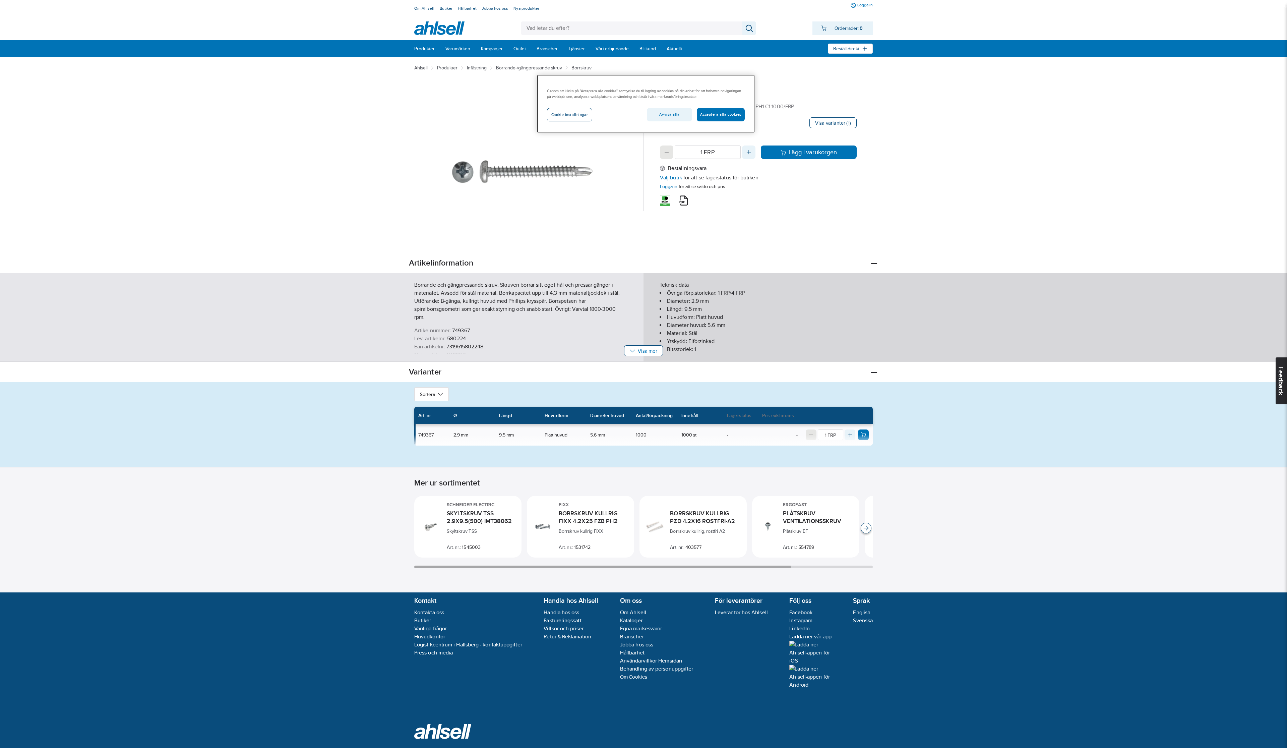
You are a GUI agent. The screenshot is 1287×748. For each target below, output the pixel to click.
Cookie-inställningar (569, 115)
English (861, 612)
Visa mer (647, 351)
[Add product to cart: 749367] (863, 434)
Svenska (863, 620)
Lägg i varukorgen (813, 152)
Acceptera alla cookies (720, 114)
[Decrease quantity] (666, 152)
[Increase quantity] (748, 152)
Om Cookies (633, 677)
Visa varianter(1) (833, 123)
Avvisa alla (669, 114)
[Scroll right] (866, 528)
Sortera (427, 394)
